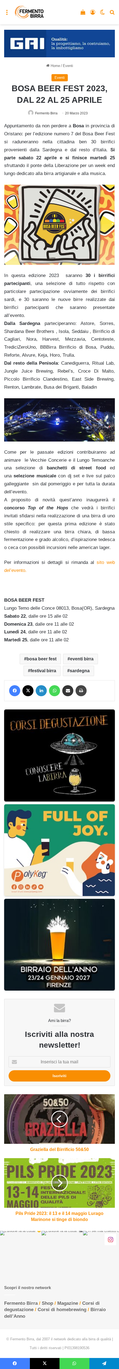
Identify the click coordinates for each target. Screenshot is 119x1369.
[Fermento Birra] (29, 12)
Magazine (67, 1303)
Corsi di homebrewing (62, 1309)
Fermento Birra (46, 113)
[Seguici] (110, 1239)
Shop (47, 1303)
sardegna (80, 670)
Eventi (68, 66)
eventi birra (82, 659)
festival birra (43, 670)
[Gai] (59, 43)
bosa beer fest (41, 659)
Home (55, 66)
